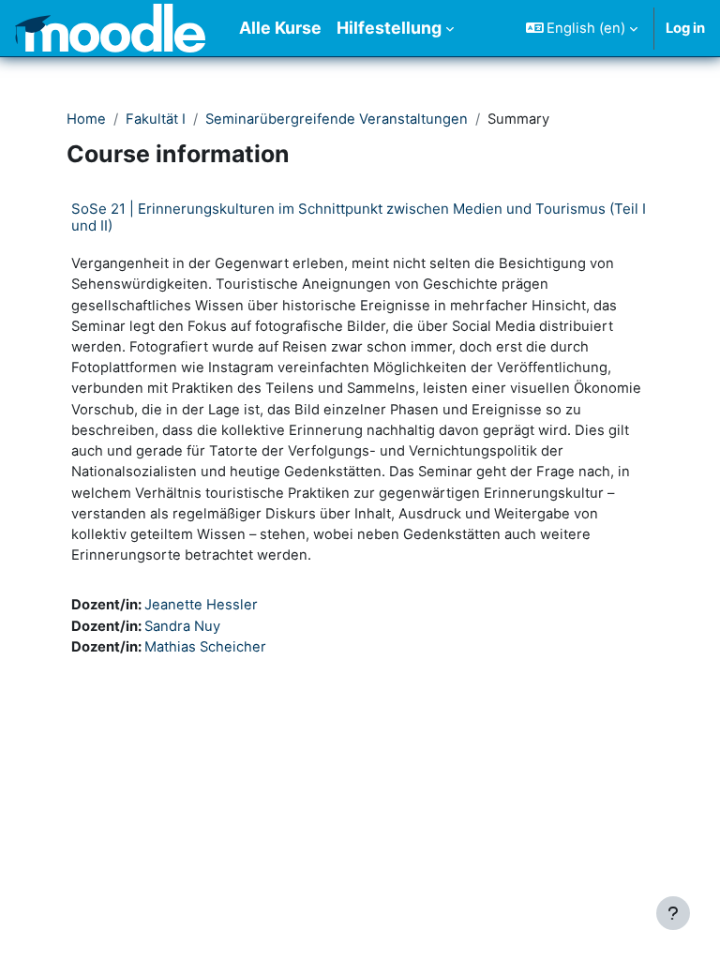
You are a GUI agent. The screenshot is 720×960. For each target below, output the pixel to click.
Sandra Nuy (182, 626)
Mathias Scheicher (205, 646)
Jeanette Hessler (201, 604)
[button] (582, 28)
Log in (685, 28)
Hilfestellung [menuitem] (389, 28)
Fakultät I (156, 119)
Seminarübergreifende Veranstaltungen (336, 119)
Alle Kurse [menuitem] (280, 28)
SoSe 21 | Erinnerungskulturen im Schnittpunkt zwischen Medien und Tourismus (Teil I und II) (358, 217)
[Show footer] (673, 913)
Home (86, 119)
